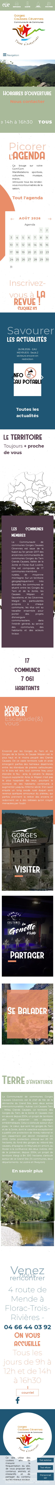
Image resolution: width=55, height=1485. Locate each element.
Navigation (13, 55)
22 (41, 252)
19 (23, 252)
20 (29, 252)
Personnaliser (45, 1476)
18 (17, 252)
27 (29, 259)
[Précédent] (12, 377)
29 (41, 259)
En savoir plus (27, 1170)
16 (47, 244)
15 (41, 244)
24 (11, 259)
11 (17, 244)
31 (11, 266)
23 (47, 252)
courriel (28, 1392)
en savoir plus (27, 738)
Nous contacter (27, 101)
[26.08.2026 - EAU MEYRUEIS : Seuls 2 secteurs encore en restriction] (27, 380)
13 (29, 244)
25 (17, 259)
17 (11, 252)
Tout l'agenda (27, 197)
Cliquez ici (27, 308)
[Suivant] (42, 377)
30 (47, 259)
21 (35, 252)
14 (35, 244)
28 (35, 259)
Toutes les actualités (27, 412)
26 (23, 259)
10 (11, 244)
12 (23, 244)
